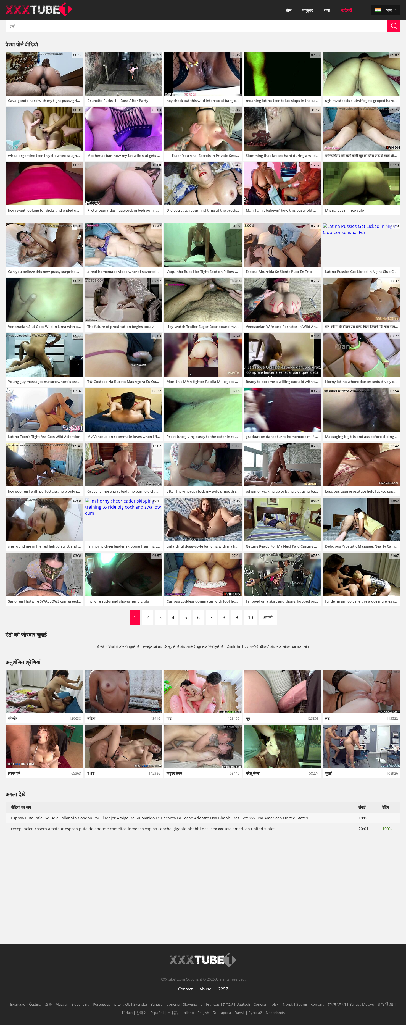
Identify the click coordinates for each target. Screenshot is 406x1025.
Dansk (239, 1012)
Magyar (62, 1004)
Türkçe (127, 1012)
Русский (255, 1012)
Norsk (288, 1004)
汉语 (48, 1004)
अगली (268, 617)
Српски (260, 1004)
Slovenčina (80, 1004)
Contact (185, 989)
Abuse (205, 989)
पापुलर (307, 10)
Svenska (140, 1004)
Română (317, 1004)
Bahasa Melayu (361, 1004)
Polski (274, 1004)
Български (222, 1012)
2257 (223, 989)
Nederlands (275, 1012)
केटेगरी (346, 10)
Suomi (301, 1004)
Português (101, 1004)
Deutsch (243, 1004)
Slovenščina (192, 1004)
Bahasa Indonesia (165, 1004)
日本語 (172, 1012)
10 (250, 617)
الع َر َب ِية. (122, 1004)
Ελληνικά (17, 1004)
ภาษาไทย (385, 1004)
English (203, 1012)
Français (213, 1004)
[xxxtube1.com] (39, 15)
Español (157, 1012)
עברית (228, 1004)
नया (327, 10)
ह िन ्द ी (337, 1004)
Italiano (187, 1012)
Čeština (35, 1004)
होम (288, 10)
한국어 (141, 1012)
